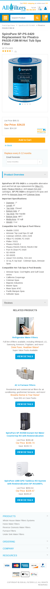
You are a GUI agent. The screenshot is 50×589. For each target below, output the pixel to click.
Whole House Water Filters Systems (19, 520)
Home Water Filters (11, 524)
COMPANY (8, 548)
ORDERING (9, 541)
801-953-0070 (31, 10)
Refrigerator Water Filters (25, 337)
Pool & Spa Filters (8, 25)
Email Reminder (13, 157)
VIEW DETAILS (25, 356)
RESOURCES (10, 555)
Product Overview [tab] (14, 174)
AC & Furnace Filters (25, 385)
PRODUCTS (9, 516)
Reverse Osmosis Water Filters (16, 527)
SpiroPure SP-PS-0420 (27, 25)
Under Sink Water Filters (13, 534)
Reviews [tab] (8, 303)
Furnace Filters (9, 531)
